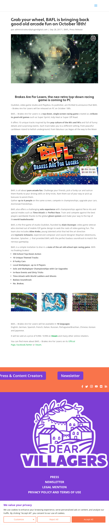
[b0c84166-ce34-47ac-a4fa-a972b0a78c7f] (85, 311)
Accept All (88, 519)
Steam (38, 344)
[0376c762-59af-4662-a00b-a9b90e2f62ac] (24, 311)
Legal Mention (54, 487)
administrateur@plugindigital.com (31, 29)
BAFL (66, 29)
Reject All (54, 519)
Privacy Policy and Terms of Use (54, 492)
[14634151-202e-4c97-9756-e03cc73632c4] (54, 311)
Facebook (20, 344)
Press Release (76, 29)
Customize (19, 519)
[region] (54, 513)
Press (54, 477)
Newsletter (70, 375)
